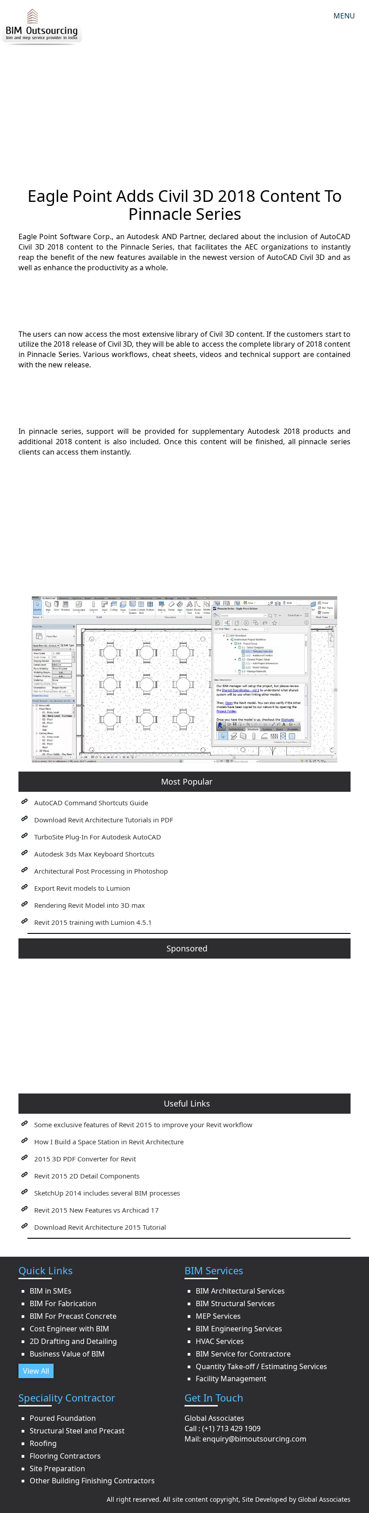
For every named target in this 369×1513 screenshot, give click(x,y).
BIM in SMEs (51, 1291)
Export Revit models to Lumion (82, 888)
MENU (344, 16)
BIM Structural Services (235, 1303)
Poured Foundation (63, 1418)
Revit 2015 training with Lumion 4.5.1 (93, 922)
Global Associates (324, 1499)
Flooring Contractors (65, 1456)
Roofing (43, 1443)
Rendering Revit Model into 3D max (89, 905)
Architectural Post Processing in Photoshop (101, 870)
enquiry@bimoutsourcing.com (254, 1439)
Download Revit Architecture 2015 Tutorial (100, 1227)
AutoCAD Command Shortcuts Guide (91, 802)
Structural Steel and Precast (77, 1431)
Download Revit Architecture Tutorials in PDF (103, 819)
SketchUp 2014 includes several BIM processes (107, 1192)
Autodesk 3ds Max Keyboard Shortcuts (94, 853)
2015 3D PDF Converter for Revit (85, 1158)
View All (36, 1371)
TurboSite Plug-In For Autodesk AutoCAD (97, 836)
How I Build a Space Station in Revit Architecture (109, 1141)
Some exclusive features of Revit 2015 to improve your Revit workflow (143, 1124)
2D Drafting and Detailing (73, 1341)
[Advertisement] (184, 111)
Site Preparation (57, 1468)
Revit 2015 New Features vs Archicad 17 (96, 1209)
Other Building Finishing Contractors (92, 1481)
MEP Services (218, 1316)
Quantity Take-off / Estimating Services (261, 1366)
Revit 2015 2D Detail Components (87, 1175)
